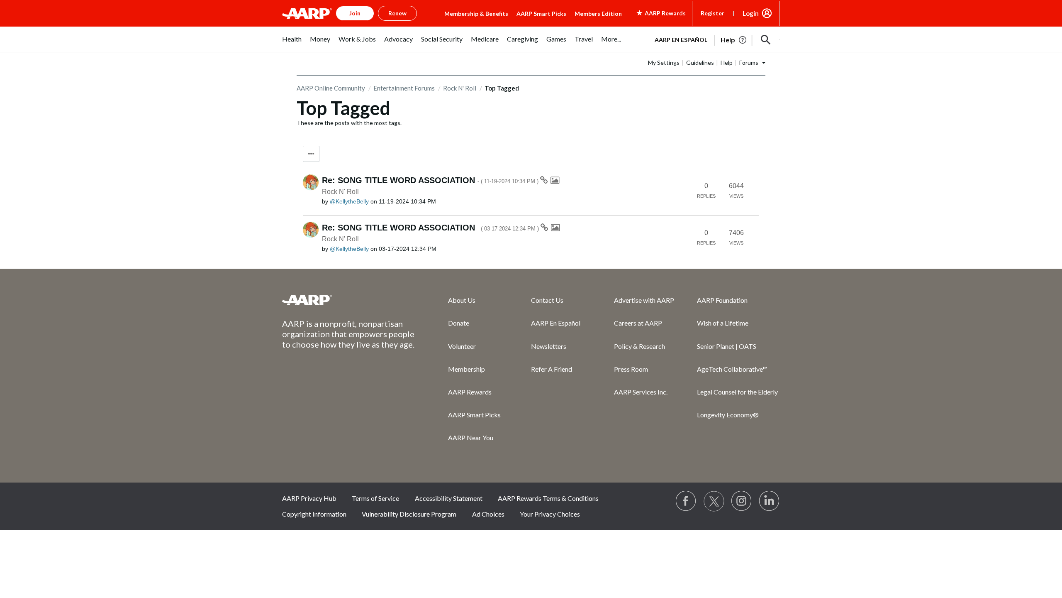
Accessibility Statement (448, 498)
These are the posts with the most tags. (349, 122)
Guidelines (700, 62)
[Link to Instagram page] (741, 501)
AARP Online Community (331, 88)
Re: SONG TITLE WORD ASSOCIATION (431, 180)
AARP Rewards (470, 392)
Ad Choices (488, 514)
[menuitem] (292, 43)
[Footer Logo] (348, 300)
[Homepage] (307, 13)
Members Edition (598, 13)
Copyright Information (314, 514)
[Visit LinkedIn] (769, 501)
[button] (766, 40)
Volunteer (462, 346)
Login (751, 13)
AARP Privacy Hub (309, 498)
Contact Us (547, 300)
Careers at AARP (638, 323)
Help (727, 62)
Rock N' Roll (459, 88)
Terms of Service (375, 498)
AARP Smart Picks (541, 13)
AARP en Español (681, 39)
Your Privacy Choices (550, 514)
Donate (458, 323)
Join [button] (354, 13)
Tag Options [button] (311, 154)
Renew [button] (397, 13)
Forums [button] (748, 62)
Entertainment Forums (404, 88)
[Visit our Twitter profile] (714, 501)
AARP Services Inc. (640, 392)
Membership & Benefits (476, 13)
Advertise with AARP (644, 300)
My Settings (664, 62)
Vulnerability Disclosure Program (409, 514)
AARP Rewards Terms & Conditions (548, 498)
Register (712, 13)
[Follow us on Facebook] (686, 501)
